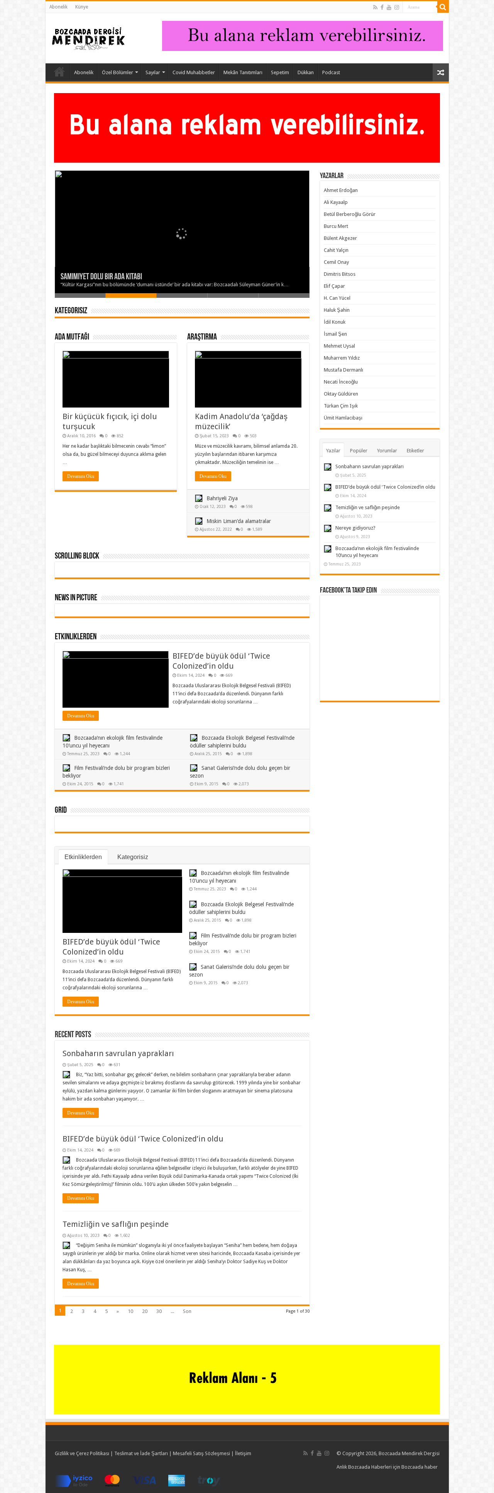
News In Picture (76, 598)
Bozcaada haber (419, 1467)
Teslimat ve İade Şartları (141, 1453)
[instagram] (397, 7)
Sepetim (280, 72)
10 (130, 1311)
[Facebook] (382, 7)
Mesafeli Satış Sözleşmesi (201, 1453)
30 (159, 1311)
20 (144, 1311)
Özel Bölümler (117, 72)
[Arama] (443, 7)
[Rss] (375, 7)
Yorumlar (387, 451)
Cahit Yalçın (336, 250)
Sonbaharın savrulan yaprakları (118, 1053)
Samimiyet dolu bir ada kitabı (101, 277)
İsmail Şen (335, 334)
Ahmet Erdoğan (341, 190)
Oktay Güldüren (341, 394)
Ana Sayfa (59, 71)
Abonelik (58, 7)
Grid (61, 810)
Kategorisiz (71, 311)
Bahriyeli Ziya (222, 498)
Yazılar (333, 451)
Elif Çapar (334, 286)
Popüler (358, 451)
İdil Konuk (334, 322)
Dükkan (306, 72)
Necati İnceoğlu (341, 382)
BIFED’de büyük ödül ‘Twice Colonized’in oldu (143, 1138)
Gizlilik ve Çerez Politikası (82, 1453)
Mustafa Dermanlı (343, 370)
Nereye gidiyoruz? (355, 528)
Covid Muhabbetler (194, 72)
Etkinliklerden (75, 637)
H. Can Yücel (337, 298)
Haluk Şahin (337, 310)
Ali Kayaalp (336, 202)
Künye (81, 7)
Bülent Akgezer (340, 238)
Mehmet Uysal (339, 346)
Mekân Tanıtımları (242, 72)
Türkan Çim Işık (341, 406)
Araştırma (202, 337)
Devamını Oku (80, 476)
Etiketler (415, 451)
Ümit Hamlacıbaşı (343, 418)
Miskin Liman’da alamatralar (238, 521)
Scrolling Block (77, 556)
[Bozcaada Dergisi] (88, 36)
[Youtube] (389, 7)
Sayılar (152, 72)
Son (187, 1311)
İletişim (243, 1453)
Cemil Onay (336, 262)
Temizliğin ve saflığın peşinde (116, 1224)
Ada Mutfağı (72, 337)
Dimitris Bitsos (339, 274)
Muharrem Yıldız (342, 358)
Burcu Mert (336, 226)
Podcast (331, 72)
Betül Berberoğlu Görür (350, 214)
